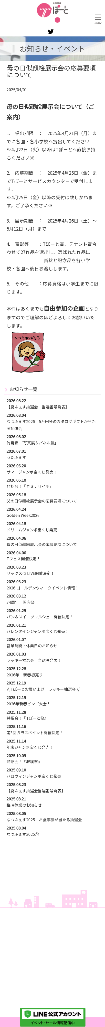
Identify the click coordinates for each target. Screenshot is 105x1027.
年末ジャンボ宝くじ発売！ (30, 747)
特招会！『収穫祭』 (24, 761)
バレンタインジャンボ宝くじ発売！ (38, 631)
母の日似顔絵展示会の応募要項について (42, 544)
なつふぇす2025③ (23, 834)
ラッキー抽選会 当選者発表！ (34, 660)
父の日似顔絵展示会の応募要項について (42, 501)
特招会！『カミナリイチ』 (30, 486)
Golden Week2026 (23, 515)
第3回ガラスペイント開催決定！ (35, 732)
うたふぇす (16, 457)
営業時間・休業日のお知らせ (32, 645)
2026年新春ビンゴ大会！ (29, 704)
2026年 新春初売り (25, 675)
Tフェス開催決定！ (24, 558)
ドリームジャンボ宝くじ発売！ (34, 530)
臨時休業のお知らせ (24, 805)
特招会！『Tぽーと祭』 (27, 718)
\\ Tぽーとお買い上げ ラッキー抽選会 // (43, 689)
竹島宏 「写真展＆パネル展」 (32, 443)
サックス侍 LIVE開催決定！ (30, 573)
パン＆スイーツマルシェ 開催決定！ (40, 617)
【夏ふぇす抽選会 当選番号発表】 (38, 407)
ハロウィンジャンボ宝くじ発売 (34, 776)
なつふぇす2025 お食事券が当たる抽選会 (44, 819)
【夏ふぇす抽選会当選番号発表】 (36, 791)
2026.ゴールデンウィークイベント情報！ (43, 588)
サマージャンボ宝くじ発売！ (32, 472)
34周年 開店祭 (20, 602)
